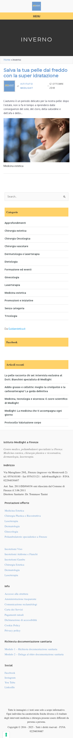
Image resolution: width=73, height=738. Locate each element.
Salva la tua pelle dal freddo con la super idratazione (36, 72)
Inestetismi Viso (13, 549)
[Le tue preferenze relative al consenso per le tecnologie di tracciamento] (6, 734)
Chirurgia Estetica (14, 564)
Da (15, 328)
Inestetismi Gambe (15, 559)
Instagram (10, 677)
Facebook (10, 672)
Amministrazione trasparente (20, 599)
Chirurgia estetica (15, 230)
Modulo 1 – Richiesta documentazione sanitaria (31, 649)
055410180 (14, 476)
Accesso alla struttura (16, 593)
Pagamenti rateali (14, 614)
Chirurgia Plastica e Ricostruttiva (23, 515)
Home (7, 59)
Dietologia (11, 261)
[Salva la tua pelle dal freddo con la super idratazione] (36, 139)
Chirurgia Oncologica (17, 238)
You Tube (10, 682)
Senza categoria (14, 308)
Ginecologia (12, 277)
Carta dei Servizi (14, 609)
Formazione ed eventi (18, 269)
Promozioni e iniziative (19, 300)
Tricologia (11, 315)
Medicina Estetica (14, 510)
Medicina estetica (15, 292)
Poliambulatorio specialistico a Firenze (26, 536)
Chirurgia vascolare (16, 246)
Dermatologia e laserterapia (22, 253)
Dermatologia (12, 526)
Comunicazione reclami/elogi (21, 604)
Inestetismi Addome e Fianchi (21, 554)
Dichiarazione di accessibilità (21, 620)
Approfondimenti (15, 222)
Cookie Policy (12, 625)
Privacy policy (13, 630)
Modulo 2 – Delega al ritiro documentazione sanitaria (34, 654)
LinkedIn (10, 687)
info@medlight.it (51, 476)
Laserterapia (12, 284)
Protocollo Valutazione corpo (23, 422)
